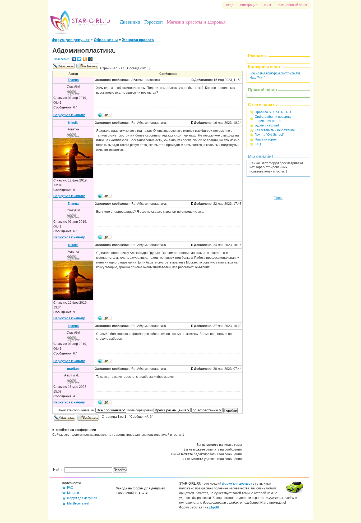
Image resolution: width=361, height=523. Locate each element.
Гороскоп (153, 22)
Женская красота (138, 40)
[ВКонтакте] (74, 59)
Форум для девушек (71, 40)
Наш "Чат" (257, 77)
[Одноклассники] (85, 59)
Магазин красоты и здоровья (196, 22)
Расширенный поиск (291, 5)
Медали (73, 493)
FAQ (258, 144)
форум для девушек (237, 483)
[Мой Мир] (90, 59)
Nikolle (73, 123)
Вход (229, 5)
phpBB (214, 507)
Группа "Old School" (269, 135)
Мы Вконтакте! (78, 503)
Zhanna (73, 80)
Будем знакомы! (267, 125)
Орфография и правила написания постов (273, 119)
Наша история (266, 139)
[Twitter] (79, 59)
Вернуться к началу (69, 115)
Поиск (266, 5)
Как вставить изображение (275, 130)
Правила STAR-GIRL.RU (273, 112)
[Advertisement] (278, 272)
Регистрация (247, 5)
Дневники (130, 22)
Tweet (278, 198)
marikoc (73, 369)
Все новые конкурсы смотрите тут (274, 73)
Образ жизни (106, 40)
